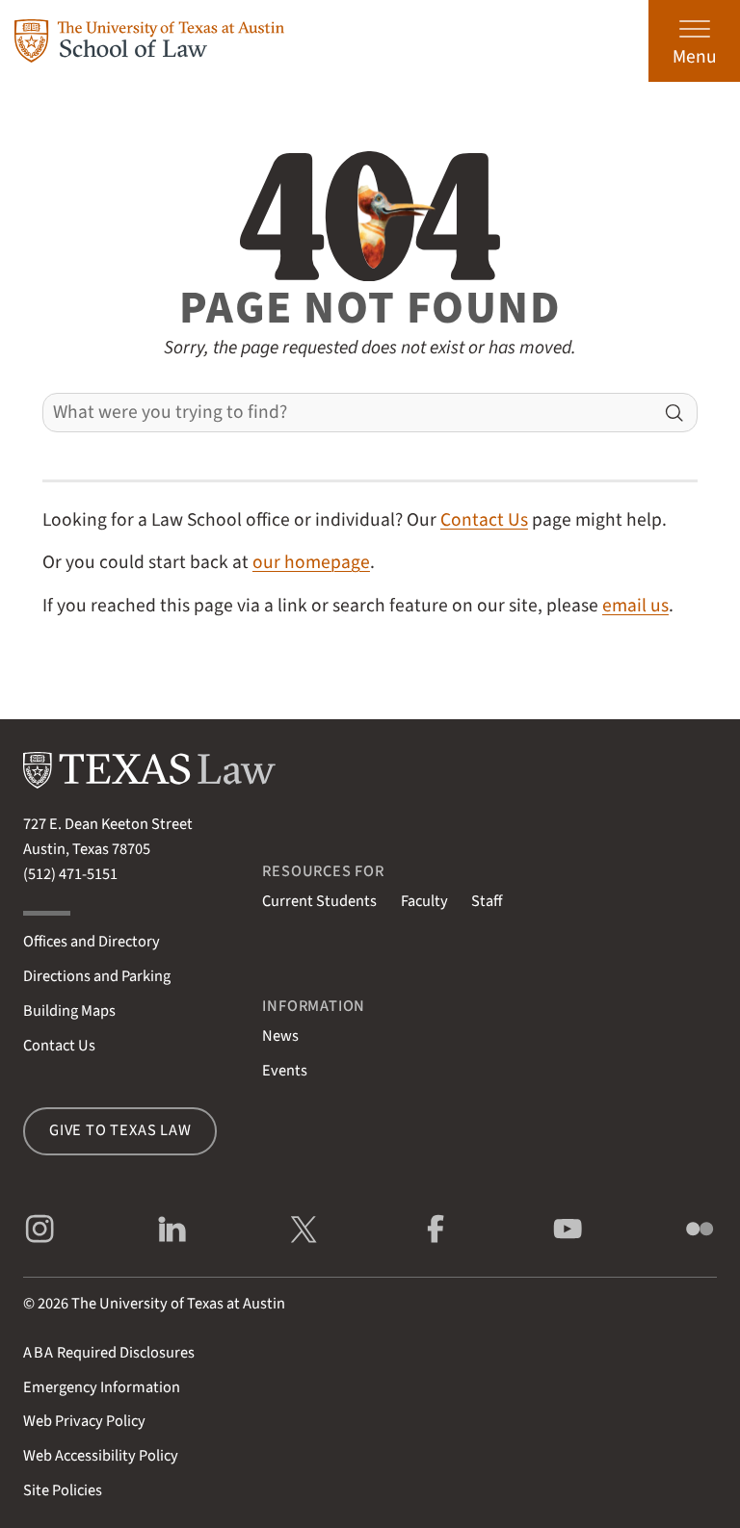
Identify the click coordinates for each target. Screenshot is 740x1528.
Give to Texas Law (120, 1130)
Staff (486, 901)
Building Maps (69, 1011)
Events (284, 1070)
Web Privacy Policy (84, 1421)
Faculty (424, 901)
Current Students (319, 901)
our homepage (311, 562)
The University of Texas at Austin (178, 1303)
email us (635, 605)
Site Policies (62, 1490)
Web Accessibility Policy (100, 1455)
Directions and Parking (97, 976)
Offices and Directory (91, 941)
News (280, 1036)
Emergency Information (101, 1387)
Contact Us (484, 519)
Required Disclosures (109, 1352)
